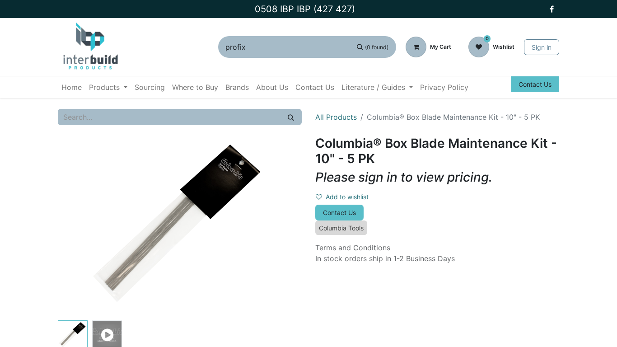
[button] (76, 226)
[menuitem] (71, 87)
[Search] (291, 117)
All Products (336, 117)
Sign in (542, 47)
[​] (551, 9)
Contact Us (535, 84)
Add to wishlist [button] (347, 197)
